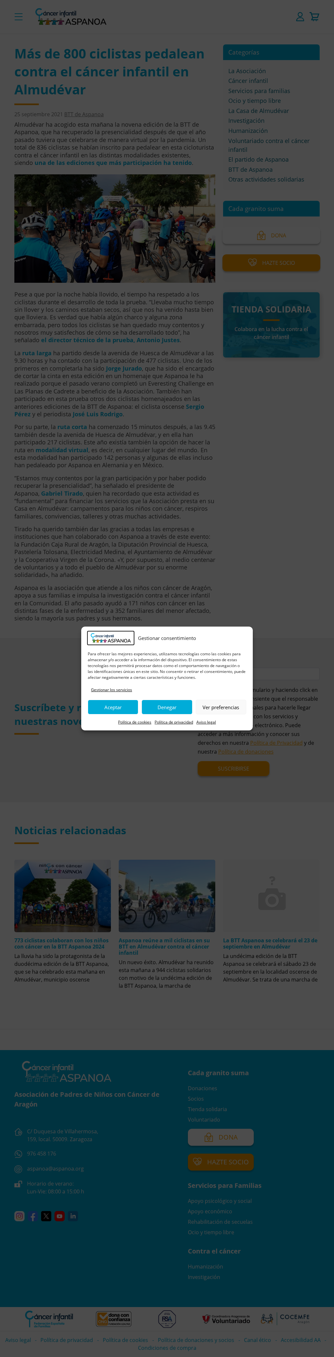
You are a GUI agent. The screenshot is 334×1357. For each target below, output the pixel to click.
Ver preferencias (221, 707)
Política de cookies (134, 722)
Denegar (167, 707)
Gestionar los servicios (111, 690)
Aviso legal (206, 722)
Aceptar (113, 707)
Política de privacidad (174, 722)
